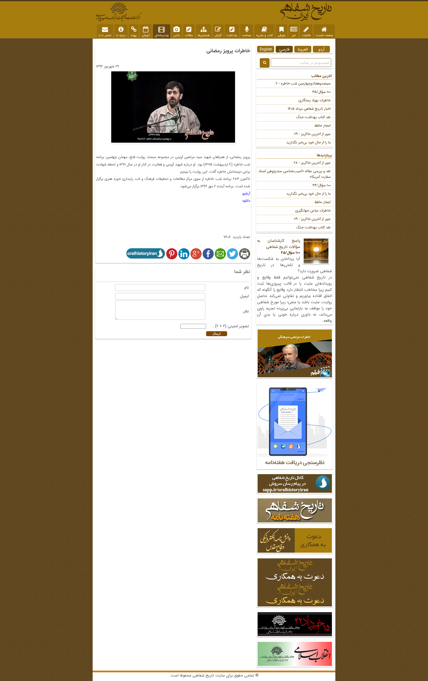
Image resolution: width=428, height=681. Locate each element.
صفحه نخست (324, 35)
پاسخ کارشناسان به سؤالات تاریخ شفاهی (278, 247)
